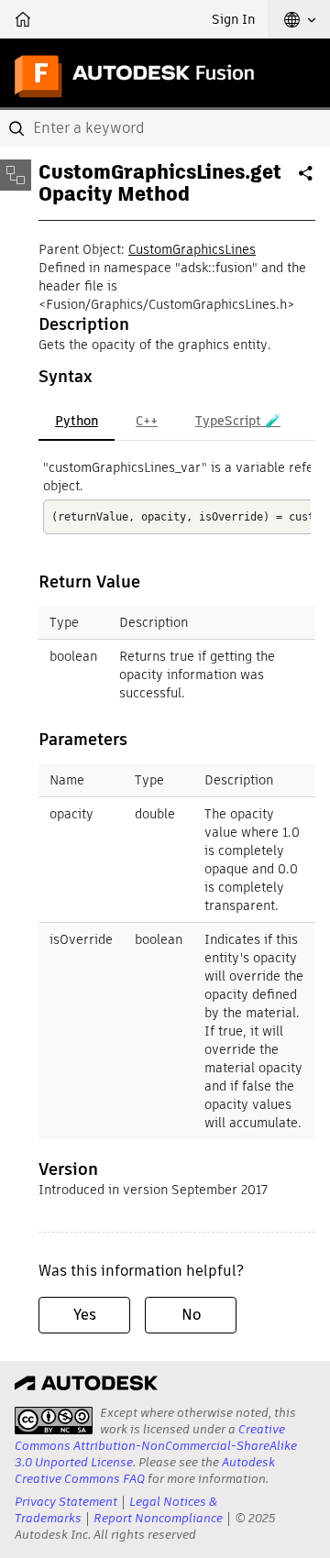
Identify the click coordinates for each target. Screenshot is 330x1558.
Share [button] (307, 180)
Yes (84, 1314)
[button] (300, 19)
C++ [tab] (147, 420)
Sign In (233, 19)
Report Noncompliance (158, 1518)
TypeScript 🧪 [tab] (237, 420)
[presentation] (54, 1420)
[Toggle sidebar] (15, 175)
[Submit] (18, 128)
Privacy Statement (66, 1501)
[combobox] (165, 128)
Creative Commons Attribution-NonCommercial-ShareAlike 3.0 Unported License (156, 1446)
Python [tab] (76, 420)
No (191, 1314)
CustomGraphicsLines (192, 249)
